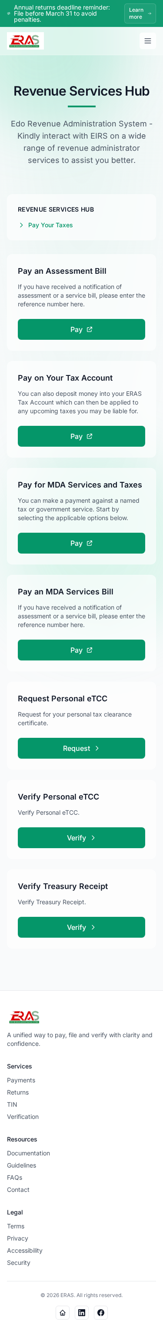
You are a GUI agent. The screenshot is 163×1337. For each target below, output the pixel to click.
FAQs (14, 1177)
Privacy (17, 1238)
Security (18, 1262)
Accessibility (25, 1250)
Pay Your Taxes (50, 225)
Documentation (28, 1153)
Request (76, 748)
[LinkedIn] (82, 1313)
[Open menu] (148, 41)
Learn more (136, 13)
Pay (76, 329)
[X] (63, 1313)
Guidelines (21, 1165)
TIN (12, 1104)
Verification (23, 1116)
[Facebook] (101, 1313)
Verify (76, 837)
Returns (18, 1092)
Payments (21, 1080)
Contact (18, 1189)
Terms (15, 1226)
